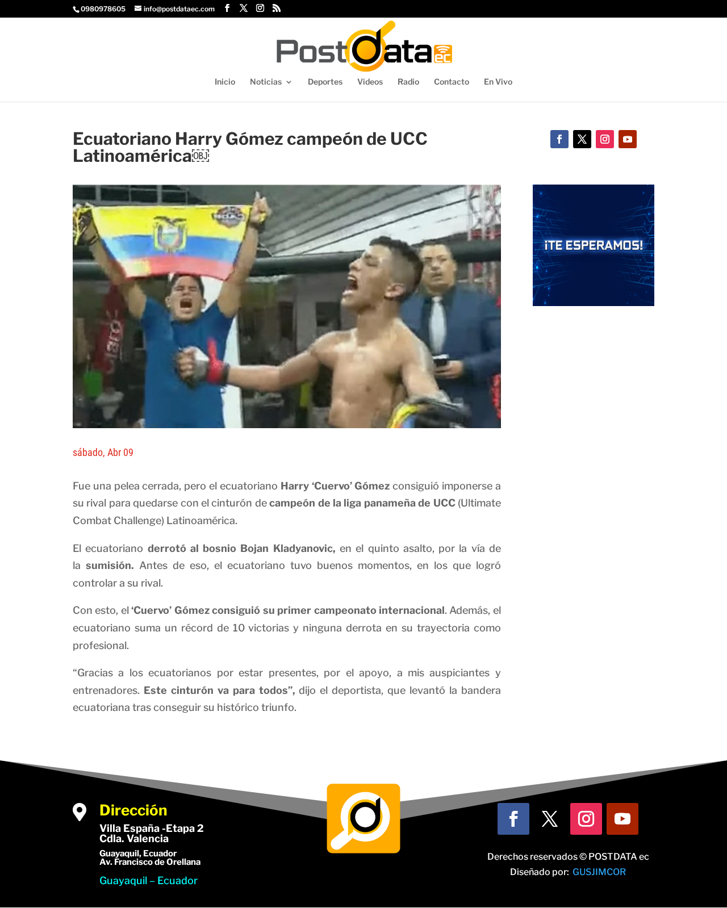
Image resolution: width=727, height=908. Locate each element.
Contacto (451, 82)
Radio (408, 82)
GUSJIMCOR (599, 872)
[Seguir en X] (582, 139)
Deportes (325, 82)
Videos (370, 82)
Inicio (225, 82)
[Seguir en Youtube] (628, 139)
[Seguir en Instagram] (605, 139)
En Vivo (498, 82)
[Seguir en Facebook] (559, 139)
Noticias (266, 82)
